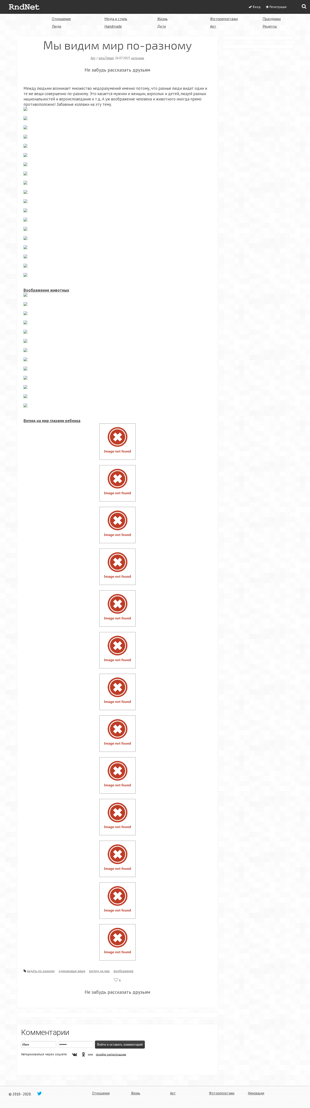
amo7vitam (106, 58)
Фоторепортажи (224, 18)
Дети (161, 26)
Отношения (61, 18)
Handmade (113, 26)
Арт (213, 26)
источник (137, 58)
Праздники (272, 18)
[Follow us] (39, 1093)
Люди (56, 26)
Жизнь (162, 18)
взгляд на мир (99, 971)
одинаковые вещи (72, 971)
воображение (123, 971)
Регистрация (278, 7)
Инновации (256, 1093)
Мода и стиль (115, 18)
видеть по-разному (41, 971)
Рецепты (270, 26)
